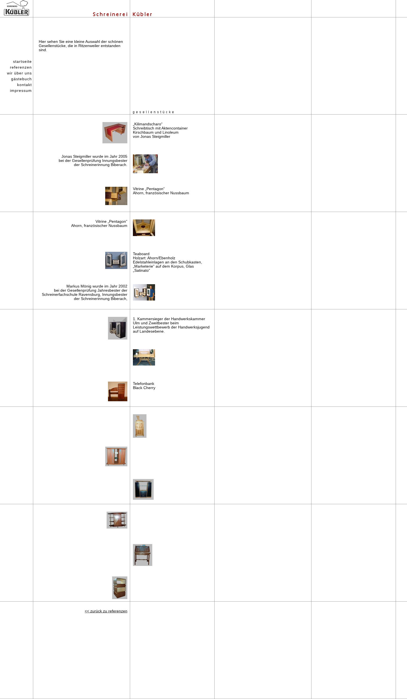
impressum (21, 90)
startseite (22, 61)
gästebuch (21, 79)
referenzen (21, 67)
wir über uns (19, 73)
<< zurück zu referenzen (106, 611)
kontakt (24, 84)
